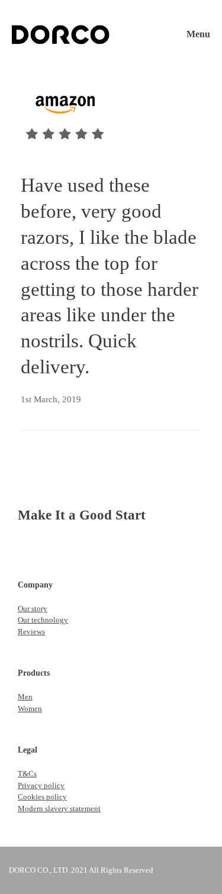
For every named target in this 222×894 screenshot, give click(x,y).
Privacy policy (41, 785)
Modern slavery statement (59, 808)
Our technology (43, 619)
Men (25, 696)
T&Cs (27, 773)
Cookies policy (42, 796)
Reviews (31, 631)
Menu (198, 34)
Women (30, 708)
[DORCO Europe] (61, 34)
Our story (32, 608)
